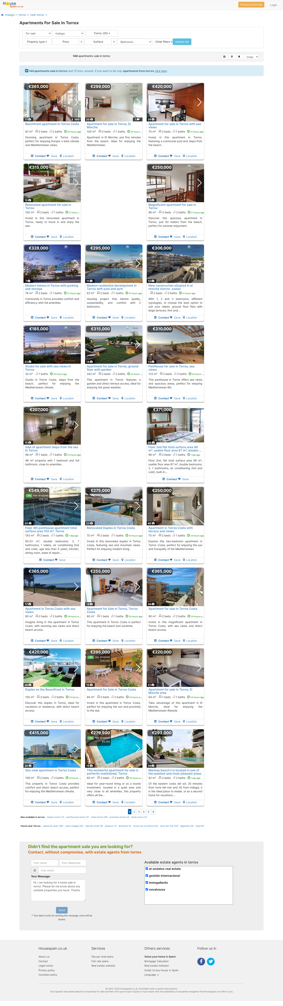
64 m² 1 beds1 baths (176, 697)
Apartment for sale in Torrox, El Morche (109, 125)
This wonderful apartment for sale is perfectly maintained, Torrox (112, 771)
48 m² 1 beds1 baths (53, 454)
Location (68, 156)
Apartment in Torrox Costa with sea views (50, 610)
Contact (43, 961)
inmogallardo (158, 882)
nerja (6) (199, 826)
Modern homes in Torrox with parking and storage (51, 287)
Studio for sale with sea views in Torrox (48, 368)
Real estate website (103, 965)
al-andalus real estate (165, 869)
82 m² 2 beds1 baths (114, 293)
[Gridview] (225, 57)
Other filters (163, 41)
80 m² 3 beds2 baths (115, 777)
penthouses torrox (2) (77, 817)
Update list (182, 41)
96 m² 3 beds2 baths (176, 212)
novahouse (157, 889)
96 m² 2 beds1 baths (174, 454)
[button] (16, 14)
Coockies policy (48, 974)
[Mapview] (232, 57)
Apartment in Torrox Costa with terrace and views (170, 529)
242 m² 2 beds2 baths (115, 373)
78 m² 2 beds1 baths (52, 293)
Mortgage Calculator (156, 961)
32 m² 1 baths (46, 373)
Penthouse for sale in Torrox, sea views (171, 368)
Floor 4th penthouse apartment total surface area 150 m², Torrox (51, 529)
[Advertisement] (114, 204)
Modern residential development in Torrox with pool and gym (111, 287)
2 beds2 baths (175, 293)
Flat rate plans (100, 961)
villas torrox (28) (99, 817)
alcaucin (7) (111, 826)
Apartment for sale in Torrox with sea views (174, 125)
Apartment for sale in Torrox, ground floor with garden (112, 368)
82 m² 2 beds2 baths (53, 131)
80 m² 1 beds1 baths (114, 616)
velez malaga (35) (74, 826)
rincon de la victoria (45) (145, 826)
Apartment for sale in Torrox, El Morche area (170, 691)
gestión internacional (164, 876)
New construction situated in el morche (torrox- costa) (170, 287)
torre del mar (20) (169, 826)
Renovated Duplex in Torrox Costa (111, 528)
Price (66, 41)
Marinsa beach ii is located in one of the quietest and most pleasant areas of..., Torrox (174, 773)
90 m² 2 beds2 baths (53, 616)
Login (273, 5)
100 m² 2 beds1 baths (53, 212)
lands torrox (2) (139, 817)
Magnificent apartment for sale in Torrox (172, 206)
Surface (98, 41)
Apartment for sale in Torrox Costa (172, 609)
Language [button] (150, 974)
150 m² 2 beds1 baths (51, 535)
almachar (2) (125, 826)
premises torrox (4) (119, 817)
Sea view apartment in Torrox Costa (50, 770)
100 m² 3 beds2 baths (54, 697)
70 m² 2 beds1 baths (176, 131)
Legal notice (46, 965)
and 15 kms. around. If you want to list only (98, 71)
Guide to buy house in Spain (161, 970)
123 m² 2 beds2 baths (177, 373)
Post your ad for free (251, 4)
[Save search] (239, 57)
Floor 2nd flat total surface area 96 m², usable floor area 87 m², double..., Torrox (174, 450)
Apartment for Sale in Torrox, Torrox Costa (112, 610)
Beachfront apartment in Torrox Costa (52, 124)
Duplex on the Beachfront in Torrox (49, 689)
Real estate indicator (156, 965)
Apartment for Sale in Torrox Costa (111, 689)
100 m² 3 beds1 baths (115, 131)
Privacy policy (47, 970)
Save (53, 156)
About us (44, 956)
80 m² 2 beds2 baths (115, 697)
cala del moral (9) (94, 826)
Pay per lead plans (102, 956)
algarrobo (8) (186, 826)
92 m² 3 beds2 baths (174, 777)
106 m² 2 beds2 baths (54, 777)
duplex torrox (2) (55, 817)
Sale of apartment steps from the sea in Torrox (51, 448)
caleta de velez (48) (53, 826)
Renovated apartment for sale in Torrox (48, 206)
